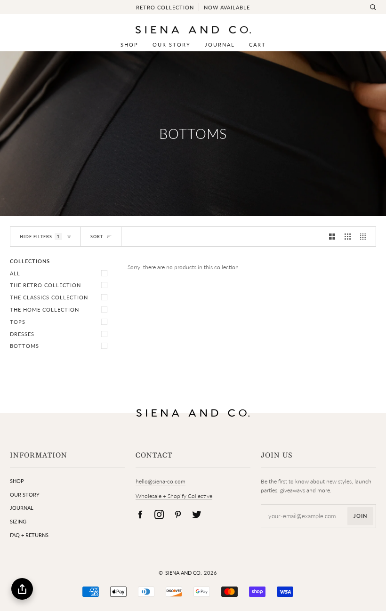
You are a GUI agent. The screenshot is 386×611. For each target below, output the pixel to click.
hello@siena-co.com (160, 481)
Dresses (22, 334)
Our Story (25, 494)
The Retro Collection (45, 285)
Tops (17, 322)
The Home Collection (44, 309)
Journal (21, 508)
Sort (96, 236)
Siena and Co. (183, 573)
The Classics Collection (49, 297)
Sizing (18, 521)
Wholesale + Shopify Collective (174, 495)
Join (360, 516)
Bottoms (24, 346)
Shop (17, 481)
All (15, 273)
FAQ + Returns (29, 535)
